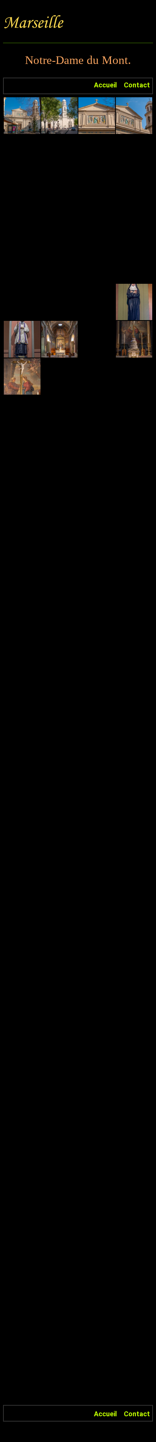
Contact (137, 85)
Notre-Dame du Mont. (78, 60)
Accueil (105, 85)
